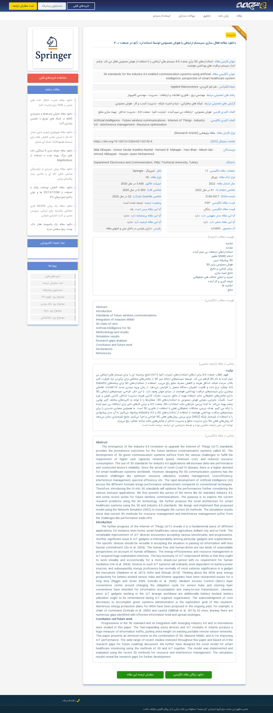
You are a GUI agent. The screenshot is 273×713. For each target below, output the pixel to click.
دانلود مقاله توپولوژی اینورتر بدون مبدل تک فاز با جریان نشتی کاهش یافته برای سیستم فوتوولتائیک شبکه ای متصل (51, 137)
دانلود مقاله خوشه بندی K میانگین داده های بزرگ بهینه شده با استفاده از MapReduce (51, 156)
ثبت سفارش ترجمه (23, 6)
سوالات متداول (186, 16)
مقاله (239, 16)
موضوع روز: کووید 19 (52, 297)
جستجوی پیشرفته (52, 6)
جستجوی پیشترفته (53, 290)
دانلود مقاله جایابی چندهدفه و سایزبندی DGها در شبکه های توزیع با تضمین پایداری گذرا (51, 119)
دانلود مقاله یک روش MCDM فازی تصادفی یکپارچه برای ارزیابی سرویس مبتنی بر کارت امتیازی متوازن (51, 211)
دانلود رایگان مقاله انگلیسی (188, 674)
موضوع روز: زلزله (53, 311)
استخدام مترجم (161, 16)
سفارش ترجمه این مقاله (140, 674)
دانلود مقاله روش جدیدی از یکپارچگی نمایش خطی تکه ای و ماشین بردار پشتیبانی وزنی (51, 174)
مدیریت (231, 35)
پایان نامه (223, 16)
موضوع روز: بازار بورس (53, 304)
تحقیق (206, 16)
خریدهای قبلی (81, 6)
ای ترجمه (169, 425)
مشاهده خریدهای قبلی (53, 77)
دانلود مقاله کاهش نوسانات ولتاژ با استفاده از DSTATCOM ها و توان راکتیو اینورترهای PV (51, 192)
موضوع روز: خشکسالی (53, 318)
